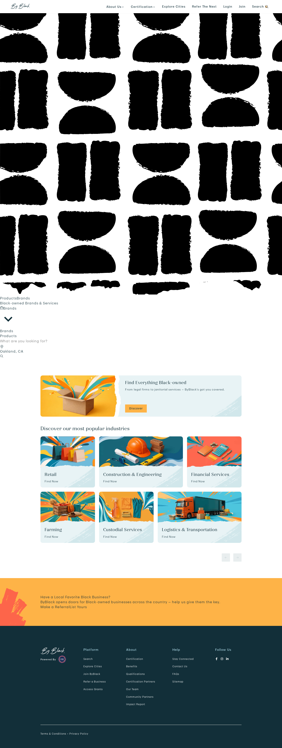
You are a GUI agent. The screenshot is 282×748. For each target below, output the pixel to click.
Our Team (132, 689)
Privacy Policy (78, 733)
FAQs (175, 674)
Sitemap (177, 681)
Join (242, 6)
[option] (141, 330)
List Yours (78, 606)
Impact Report (135, 704)
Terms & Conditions (53, 733)
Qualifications (135, 674)
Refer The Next (204, 6)
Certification (134, 659)
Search (88, 659)
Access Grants (93, 689)
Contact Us (179, 666)
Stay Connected (183, 659)
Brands (23, 298)
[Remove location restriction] (2, 346)
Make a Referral (55, 606)
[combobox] (8, 317)
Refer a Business (94, 681)
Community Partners (140, 697)
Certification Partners (140, 681)
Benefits (131, 666)
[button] (2, 346)
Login (227, 6)
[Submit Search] (1, 356)
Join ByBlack (91, 674)
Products (8, 298)
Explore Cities (173, 6)
